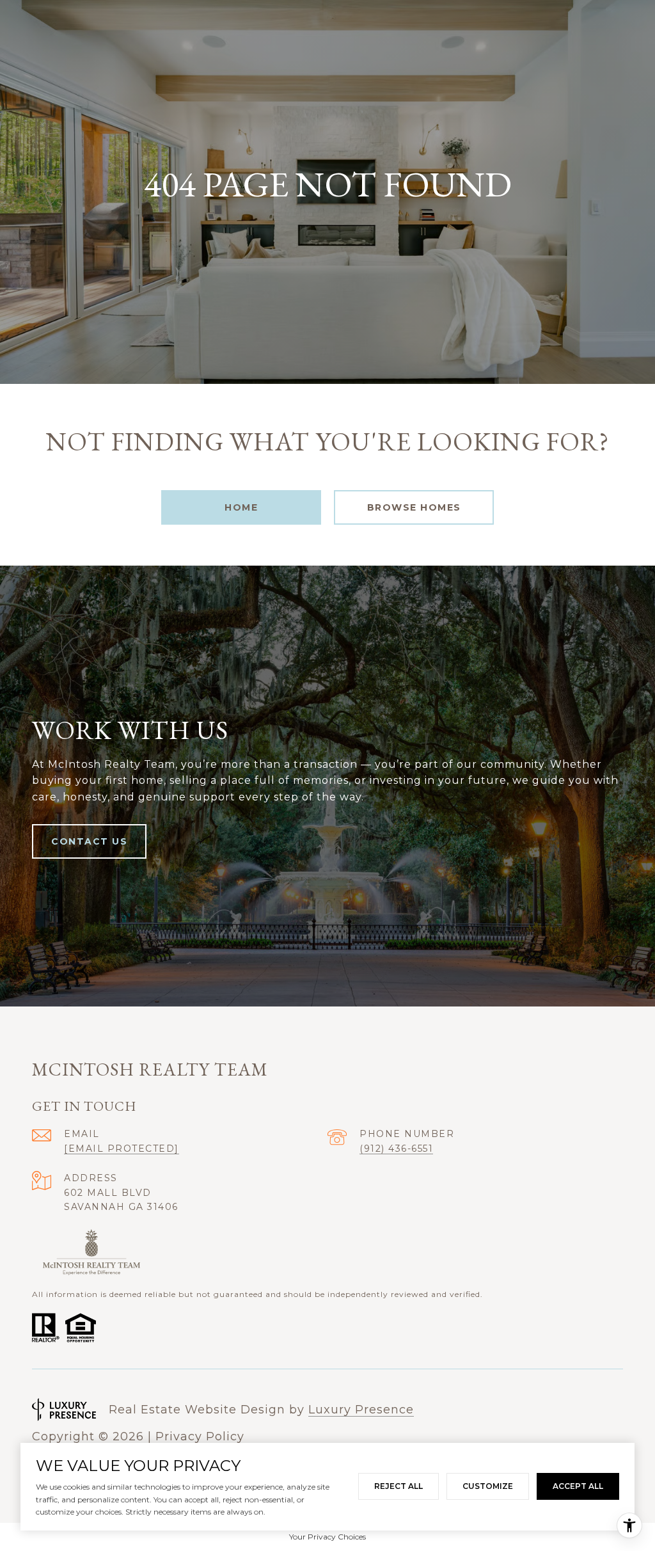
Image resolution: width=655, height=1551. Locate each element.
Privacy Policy (199, 1436)
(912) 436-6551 (396, 1148)
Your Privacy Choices (327, 1536)
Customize (487, 1486)
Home (241, 507)
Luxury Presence (361, 1410)
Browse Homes (414, 507)
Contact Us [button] (89, 841)
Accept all (578, 1486)
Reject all (398, 1486)
